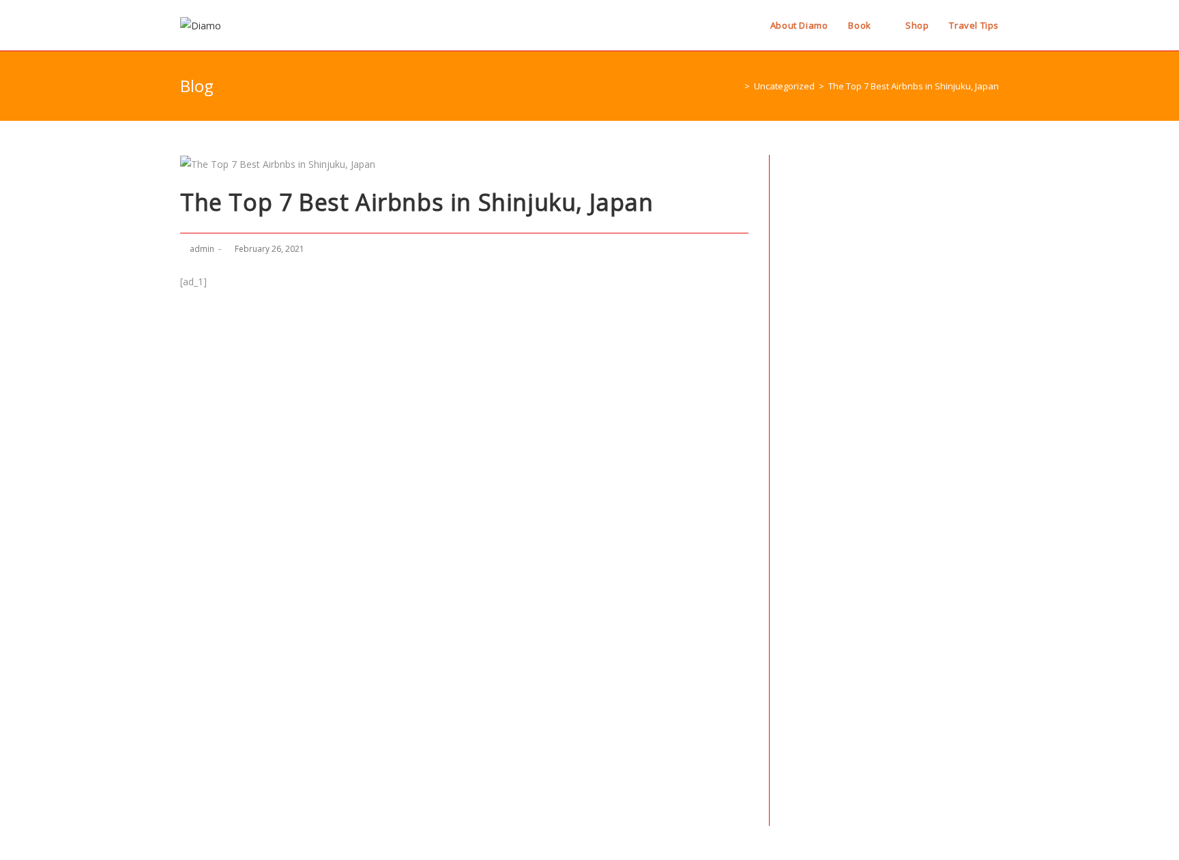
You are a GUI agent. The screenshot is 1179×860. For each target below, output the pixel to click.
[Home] (736, 86)
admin (202, 249)
